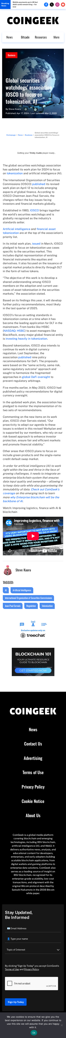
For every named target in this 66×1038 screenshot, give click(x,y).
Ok (34, 1032)
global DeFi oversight (36, 377)
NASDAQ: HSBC (14, 330)
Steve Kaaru (15, 109)
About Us (33, 815)
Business (11, 55)
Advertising (33, 758)
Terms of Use (33, 772)
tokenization (15, 173)
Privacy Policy (33, 787)
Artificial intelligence (16, 229)
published (38, 184)
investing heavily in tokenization (26, 338)
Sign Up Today (16, 1002)
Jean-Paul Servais (12, 606)
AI (6, 590)
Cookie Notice (33, 801)
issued (36, 243)
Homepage (11, 135)
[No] (61, 1025)
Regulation (31, 606)
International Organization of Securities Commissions (28, 598)
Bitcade (25, 37)
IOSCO (34, 210)
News (9, 37)
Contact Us (33, 744)
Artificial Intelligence (22, 590)
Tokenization (47, 606)
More (56, 37)
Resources (41, 37)
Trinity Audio (35, 153)
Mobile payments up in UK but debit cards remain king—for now (25, 4)
